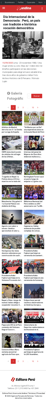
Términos (32, 393)
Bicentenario (10, 2)
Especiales (31, 2)
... (27, 108)
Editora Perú (7, 393)
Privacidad (41, 393)
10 (33, 108)
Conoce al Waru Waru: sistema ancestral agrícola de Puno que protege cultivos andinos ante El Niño (12, 354)
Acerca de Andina (20, 393)
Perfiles (21, 2)
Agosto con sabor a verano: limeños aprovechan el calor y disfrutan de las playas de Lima (11, 230)
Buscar (37, 96)
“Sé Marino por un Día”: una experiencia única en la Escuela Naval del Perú (34, 129)
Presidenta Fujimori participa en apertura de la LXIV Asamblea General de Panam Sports (33, 354)
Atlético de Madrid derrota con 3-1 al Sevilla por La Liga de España (12, 129)
